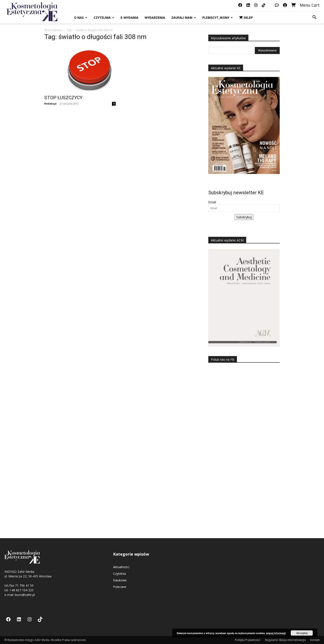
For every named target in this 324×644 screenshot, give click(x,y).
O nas (79, 17)
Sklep (248, 17)
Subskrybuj (244, 217)
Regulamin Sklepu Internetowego (285, 640)
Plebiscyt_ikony (215, 17)
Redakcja (50, 103)
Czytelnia (102, 17)
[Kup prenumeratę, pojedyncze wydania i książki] (293, 5)
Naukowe (120, 580)
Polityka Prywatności (248, 640)
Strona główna (53, 30)
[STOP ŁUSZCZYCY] (80, 68)
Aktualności (121, 567)
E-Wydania (129, 17)
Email (212, 202)
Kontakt (315, 640)
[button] (314, 18)
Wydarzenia (155, 17)
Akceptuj (301, 633)
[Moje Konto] (285, 5)
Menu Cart (310, 5)
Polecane (119, 587)
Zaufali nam (181, 17)
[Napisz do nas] (277, 5)
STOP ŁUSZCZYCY (63, 97)
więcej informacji (276, 633)
